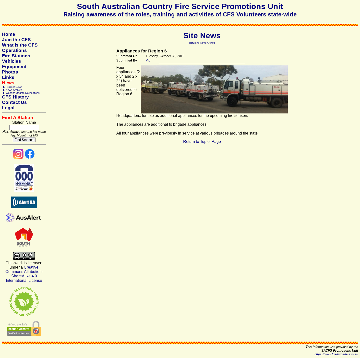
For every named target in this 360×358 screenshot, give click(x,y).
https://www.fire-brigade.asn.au (336, 354)
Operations (14, 50)
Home (8, 34)
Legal (8, 107)
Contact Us (14, 102)
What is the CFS (20, 45)
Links (8, 77)
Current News (14, 87)
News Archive (14, 89)
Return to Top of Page (202, 141)
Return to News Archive (202, 42)
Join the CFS (16, 39)
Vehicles (11, 61)
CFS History (15, 96)
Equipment (14, 66)
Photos (10, 71)
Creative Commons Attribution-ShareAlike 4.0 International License (24, 274)
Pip (148, 60)
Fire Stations (16, 55)
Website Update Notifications (23, 92)
